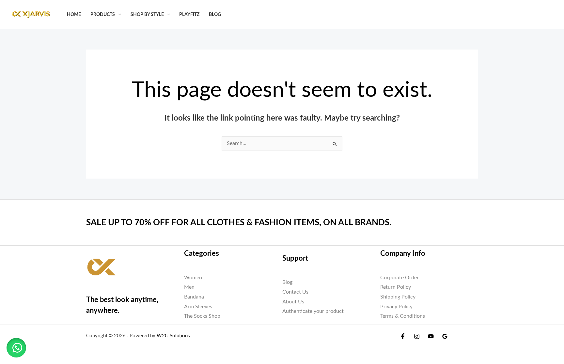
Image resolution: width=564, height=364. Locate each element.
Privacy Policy (396, 306)
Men (189, 287)
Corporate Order (399, 277)
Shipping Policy (397, 296)
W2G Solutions (173, 335)
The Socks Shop (202, 316)
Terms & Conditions (402, 316)
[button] (118, 14)
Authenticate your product (313, 311)
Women (193, 277)
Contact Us (295, 292)
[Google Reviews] (445, 336)
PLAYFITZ (189, 14)
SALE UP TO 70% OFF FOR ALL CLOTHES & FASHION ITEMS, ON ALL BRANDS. (238, 222)
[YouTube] (431, 336)
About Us (293, 301)
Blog (215, 14)
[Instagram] (417, 336)
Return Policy (395, 287)
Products (102, 14)
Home (74, 14)
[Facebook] (403, 336)
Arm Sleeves (198, 306)
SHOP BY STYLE (147, 14)
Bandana (194, 296)
